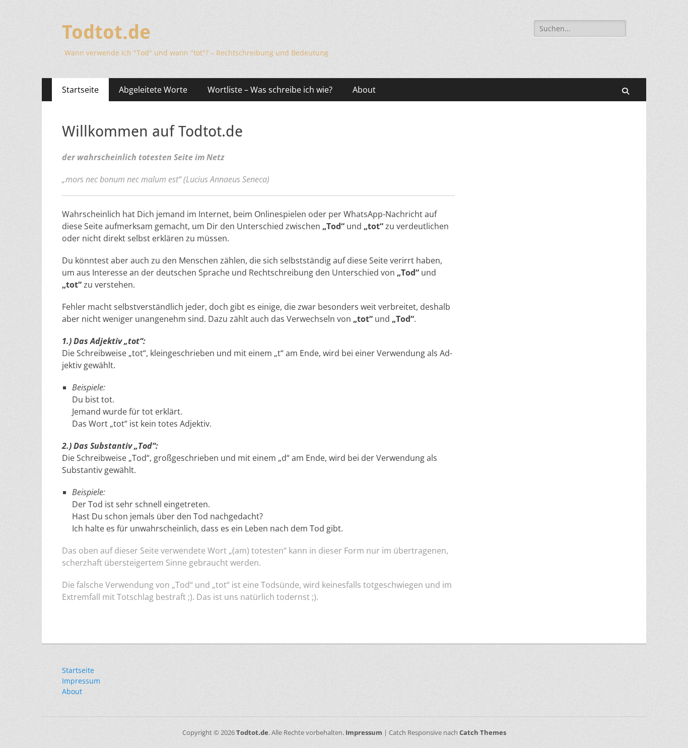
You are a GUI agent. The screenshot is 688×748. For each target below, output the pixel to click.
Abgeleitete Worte (153, 89)
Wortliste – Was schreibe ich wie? (270, 89)
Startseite (80, 89)
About (364, 89)
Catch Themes (482, 732)
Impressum (81, 681)
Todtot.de (106, 32)
